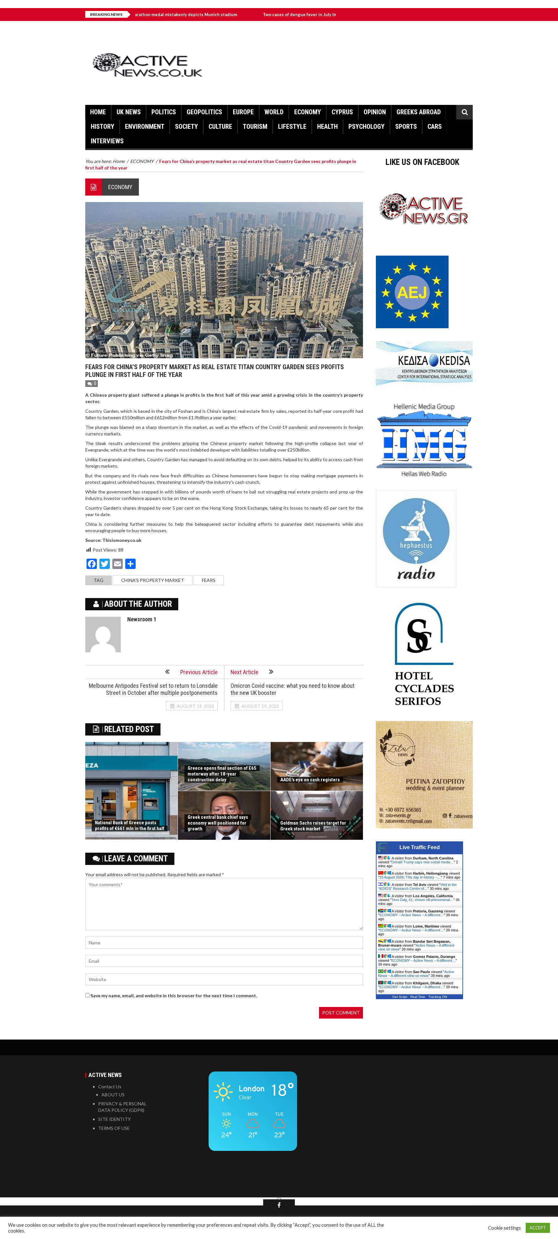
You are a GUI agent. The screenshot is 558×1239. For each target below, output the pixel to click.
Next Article (244, 672)
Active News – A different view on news (416, 974)
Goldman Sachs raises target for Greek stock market (313, 826)
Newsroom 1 (141, 619)
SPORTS (406, 126)
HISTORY (102, 126)
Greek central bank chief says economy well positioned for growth (218, 823)
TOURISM (255, 126)
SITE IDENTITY (114, 1119)
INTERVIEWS (107, 141)
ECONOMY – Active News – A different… (411, 915)
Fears (208, 580)
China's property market (152, 580)
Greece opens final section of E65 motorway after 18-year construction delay (222, 774)
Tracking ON (438, 997)
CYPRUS (342, 112)
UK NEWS (129, 112)
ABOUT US (113, 1094)
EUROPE (243, 112)
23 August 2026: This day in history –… (410, 877)
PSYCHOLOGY (366, 126)
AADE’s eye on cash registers (310, 780)
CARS (435, 126)
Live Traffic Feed (419, 847)
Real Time (417, 997)
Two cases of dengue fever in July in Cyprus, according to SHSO (281, 14)
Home (98, 112)
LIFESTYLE (292, 126)
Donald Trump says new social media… (422, 862)
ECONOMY (307, 112)
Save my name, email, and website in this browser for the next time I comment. (173, 995)
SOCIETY (186, 126)
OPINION (375, 112)
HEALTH (327, 126)
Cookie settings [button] (504, 1228)
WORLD (274, 112)
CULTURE (220, 126)
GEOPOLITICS (204, 112)
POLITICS (163, 112)
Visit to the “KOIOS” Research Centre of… (417, 886)
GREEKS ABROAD (419, 112)
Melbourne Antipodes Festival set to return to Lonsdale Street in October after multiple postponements (153, 689)
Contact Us (109, 1086)
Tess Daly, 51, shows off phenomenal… (422, 900)
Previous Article (199, 672)
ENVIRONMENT (144, 126)
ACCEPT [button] (538, 1227)
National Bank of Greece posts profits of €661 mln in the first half (129, 825)
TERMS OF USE (114, 1128)
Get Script (399, 997)
